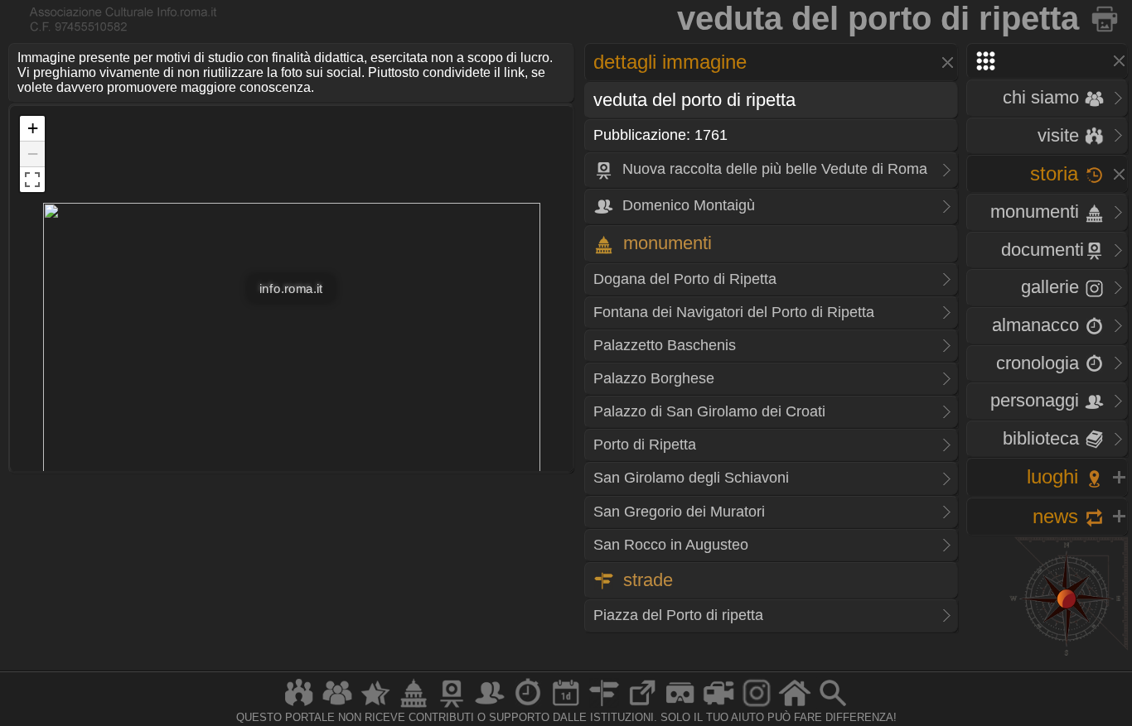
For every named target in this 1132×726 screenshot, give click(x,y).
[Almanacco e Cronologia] (528, 707)
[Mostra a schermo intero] (32, 179)
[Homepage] (795, 707)
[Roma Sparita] (452, 707)
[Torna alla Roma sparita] (1106, 18)
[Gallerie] (757, 707)
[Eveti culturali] (566, 707)
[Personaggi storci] (490, 707)
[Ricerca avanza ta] (833, 707)
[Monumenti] (413, 707)
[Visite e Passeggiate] (299, 707)
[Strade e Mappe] (604, 707)
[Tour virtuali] (680, 707)
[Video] (718, 707)
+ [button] (32, 128)
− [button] (32, 153)
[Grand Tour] (375, 707)
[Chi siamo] (337, 707)
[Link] (642, 707)
